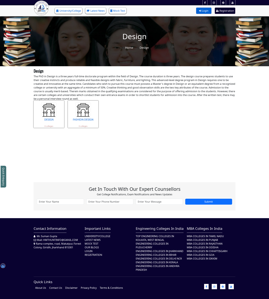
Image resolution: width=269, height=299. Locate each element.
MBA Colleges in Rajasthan (204, 243)
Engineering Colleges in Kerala (157, 262)
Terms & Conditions (111, 288)
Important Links (98, 228)
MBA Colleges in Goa (200, 255)
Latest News (97, 10)
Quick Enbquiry (3, 177)
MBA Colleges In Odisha (202, 247)
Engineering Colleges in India (160, 228)
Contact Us (55, 288)
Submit (208, 201)
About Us (40, 288)
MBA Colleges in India (204, 228)
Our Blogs (92, 247)
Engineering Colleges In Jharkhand (159, 251)
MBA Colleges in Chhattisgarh (207, 251)
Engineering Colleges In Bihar (156, 255)
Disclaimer (71, 288)
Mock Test (119, 10)
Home (129, 47)
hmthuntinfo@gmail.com (60, 240)
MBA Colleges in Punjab (202, 240)
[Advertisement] (127, 152)
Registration (226, 10)
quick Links (43, 281)
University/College (70, 10)
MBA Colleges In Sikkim (202, 258)
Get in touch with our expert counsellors (134, 189)
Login (204, 10)
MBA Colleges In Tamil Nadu (205, 236)
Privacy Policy (89, 288)
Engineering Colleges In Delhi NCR (159, 258)
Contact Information (50, 228)
